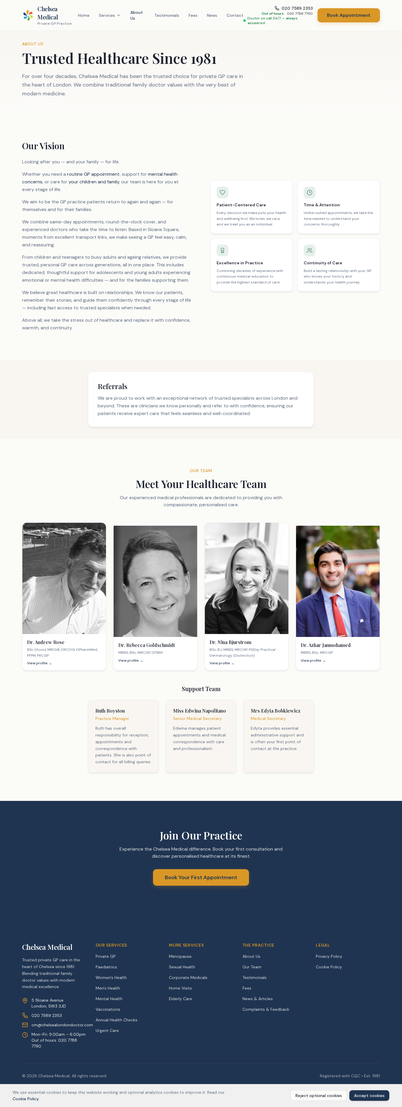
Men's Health (108, 988)
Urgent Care (107, 1030)
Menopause (180, 956)
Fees (193, 15)
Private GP (106, 956)
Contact (235, 15)
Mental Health (109, 998)
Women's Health (111, 977)
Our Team (251, 967)
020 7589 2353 (46, 1015)
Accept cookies (369, 1095)
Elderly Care (180, 998)
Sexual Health (182, 967)
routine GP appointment (93, 174)
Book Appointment (349, 15)
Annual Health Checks (116, 1020)
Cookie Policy (329, 967)
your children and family (94, 182)
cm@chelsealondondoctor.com (62, 1025)
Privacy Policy (329, 956)
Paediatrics (106, 967)
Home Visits (180, 988)
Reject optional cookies (318, 1095)
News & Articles (257, 998)
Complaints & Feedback (265, 1009)
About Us (136, 15)
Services (107, 15)
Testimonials (167, 15)
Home (83, 15)
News (212, 15)
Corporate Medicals (188, 977)
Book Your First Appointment (201, 877)
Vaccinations (108, 1009)
